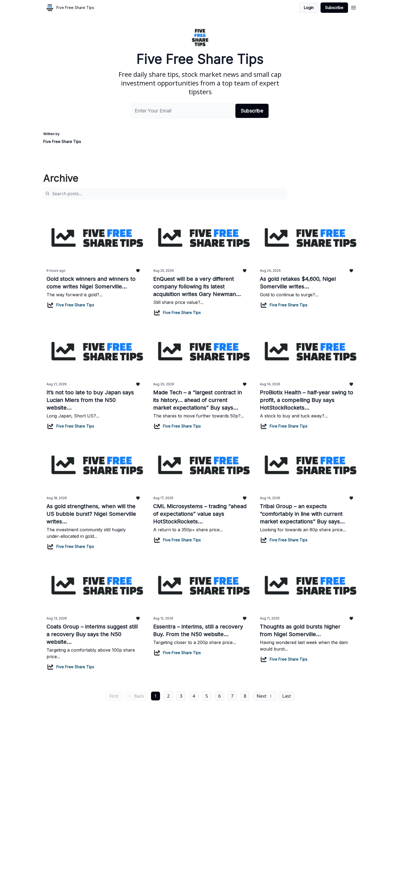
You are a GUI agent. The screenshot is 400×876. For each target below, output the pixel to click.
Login (309, 7)
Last (286, 696)
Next (261, 696)
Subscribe (334, 7)
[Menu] (353, 7)
